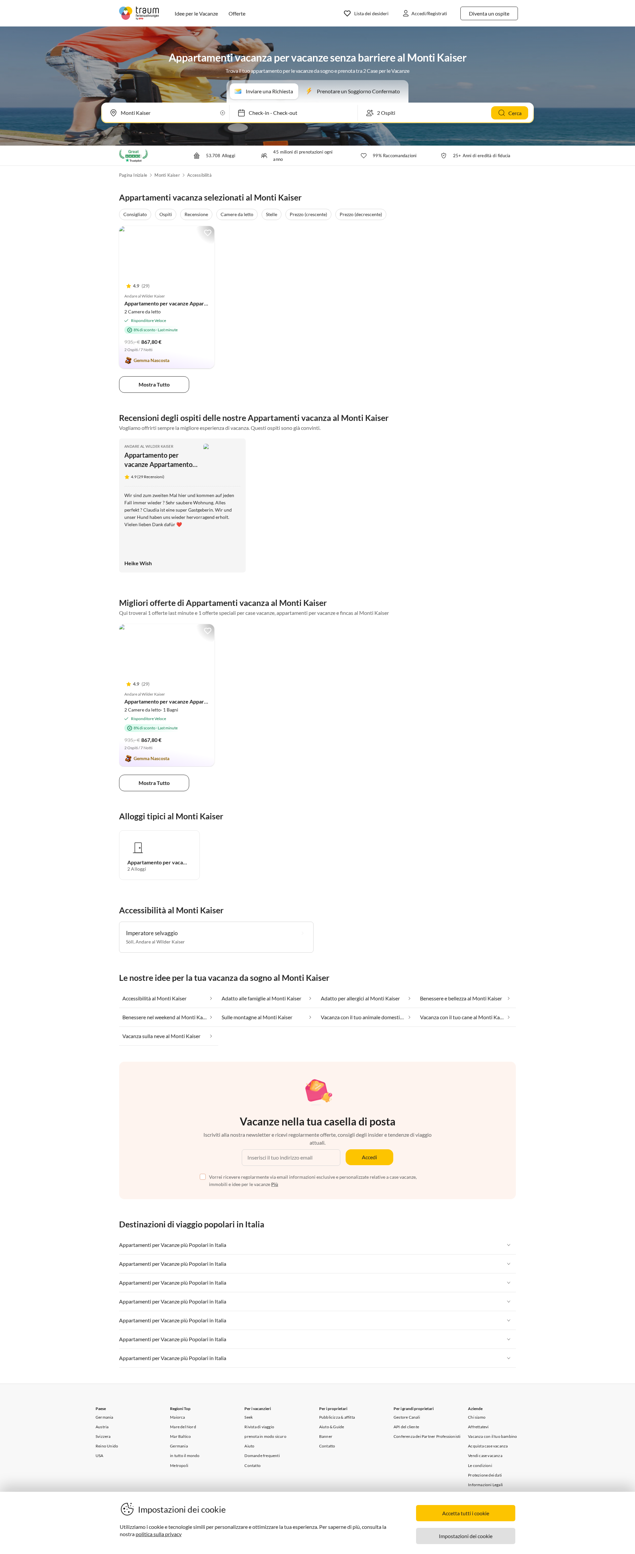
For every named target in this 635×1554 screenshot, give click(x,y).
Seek (248, 1417)
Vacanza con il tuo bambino (492, 1436)
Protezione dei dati (485, 1475)
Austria (102, 1426)
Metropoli (179, 1465)
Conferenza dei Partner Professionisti (427, 1436)
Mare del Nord (183, 1426)
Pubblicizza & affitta (337, 1417)
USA (100, 1455)
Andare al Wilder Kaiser (148, 446)
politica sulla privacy (159, 1534)
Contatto (252, 1465)
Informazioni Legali (485, 1484)
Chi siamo (477, 1417)
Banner (325, 1436)
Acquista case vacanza (488, 1445)
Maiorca (177, 1417)
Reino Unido (107, 1445)
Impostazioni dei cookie (465, 1536)
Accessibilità (199, 175)
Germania (104, 1417)
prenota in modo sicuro (265, 1436)
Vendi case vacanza (485, 1455)
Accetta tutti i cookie (465, 1513)
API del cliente (406, 1426)
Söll (130, 941)
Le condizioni (480, 1465)
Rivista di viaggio (259, 1426)
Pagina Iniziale (133, 175)
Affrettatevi (478, 1426)
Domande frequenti (261, 1455)
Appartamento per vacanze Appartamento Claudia (183, 303)
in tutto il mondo (184, 1455)
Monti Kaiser (167, 175)
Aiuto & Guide (331, 1426)
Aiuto (249, 1445)
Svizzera (103, 1436)
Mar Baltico (180, 1436)
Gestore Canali (407, 1417)
